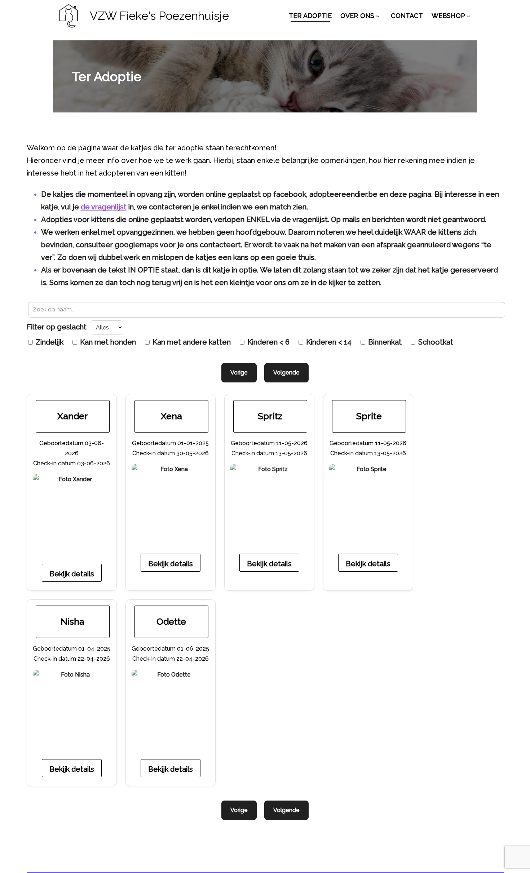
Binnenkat (384, 342)
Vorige (239, 372)
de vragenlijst (104, 207)
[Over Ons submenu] (378, 16)
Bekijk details (71, 574)
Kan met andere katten (191, 342)
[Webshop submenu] (469, 16)
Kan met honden (107, 342)
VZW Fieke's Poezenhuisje (159, 15)
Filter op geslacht (57, 327)
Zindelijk (48, 342)
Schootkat (434, 342)
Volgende (286, 372)
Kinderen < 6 (268, 342)
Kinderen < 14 (328, 342)
